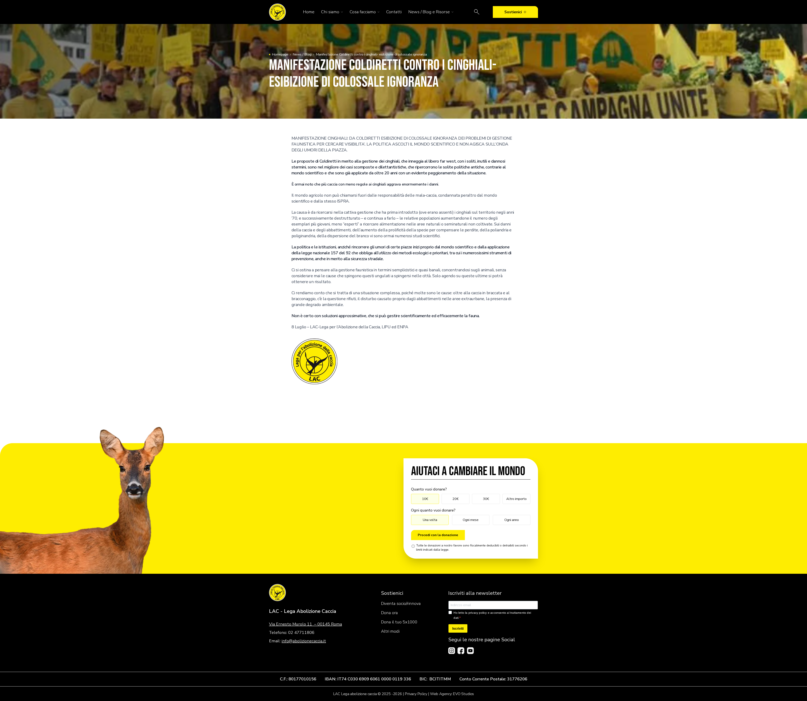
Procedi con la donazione (438, 535)
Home (308, 12)
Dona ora (389, 613)
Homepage (280, 54)
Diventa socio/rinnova (401, 603)
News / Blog (302, 54)
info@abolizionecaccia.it (304, 641)
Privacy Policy (416, 693)
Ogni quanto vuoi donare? (433, 510)
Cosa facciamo (363, 12)
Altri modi (390, 631)
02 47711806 (301, 632)
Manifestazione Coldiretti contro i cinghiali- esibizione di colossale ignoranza (371, 54)
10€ (425, 499)
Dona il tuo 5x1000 (399, 622)
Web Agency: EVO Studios (452, 693)
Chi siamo (330, 12)
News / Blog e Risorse (429, 12)
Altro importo (516, 499)
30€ (486, 499)
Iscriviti (458, 628)
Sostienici (513, 12)
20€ (455, 499)
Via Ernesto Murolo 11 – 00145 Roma (305, 624)
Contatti (394, 12)
